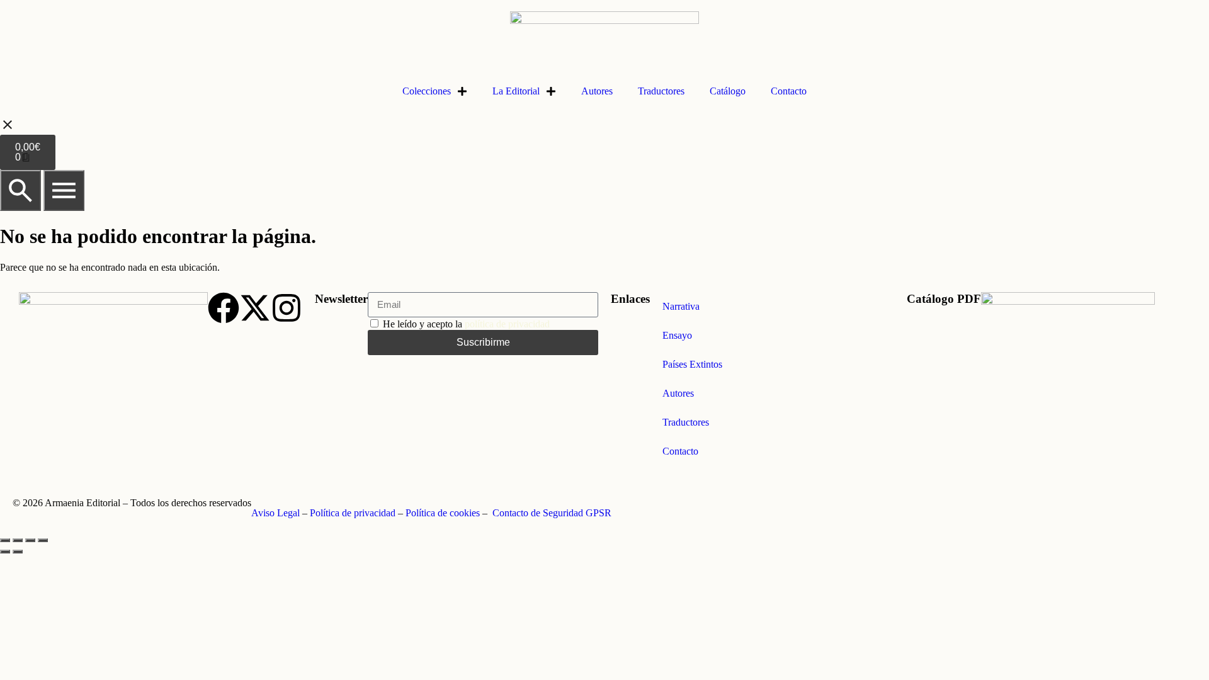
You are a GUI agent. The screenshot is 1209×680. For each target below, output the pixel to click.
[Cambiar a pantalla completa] (18, 540)
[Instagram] (286, 308)
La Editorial (516, 91)
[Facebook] (223, 308)
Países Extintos (692, 364)
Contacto (789, 91)
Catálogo (728, 91)
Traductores (661, 91)
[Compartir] (30, 540)
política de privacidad (507, 324)
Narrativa (681, 306)
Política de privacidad (352, 512)
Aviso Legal (275, 512)
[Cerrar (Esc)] (43, 540)
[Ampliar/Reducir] (5, 540)
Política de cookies (443, 512)
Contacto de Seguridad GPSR (551, 512)
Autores (597, 91)
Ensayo (677, 335)
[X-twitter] (255, 308)
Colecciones (426, 91)
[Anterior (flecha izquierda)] (5, 551)
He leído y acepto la (466, 324)
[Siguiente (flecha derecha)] (18, 551)
